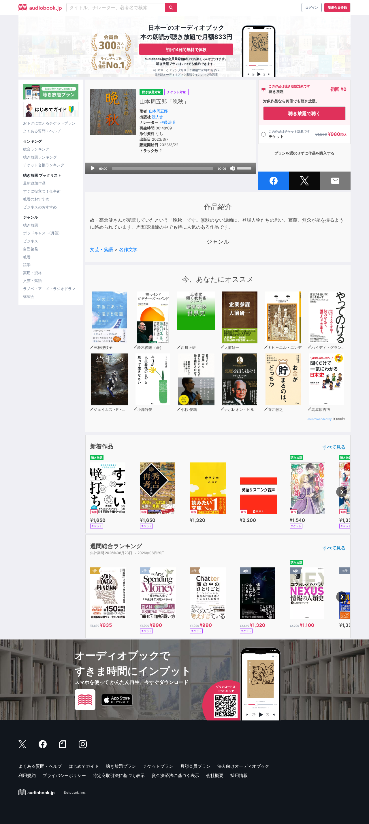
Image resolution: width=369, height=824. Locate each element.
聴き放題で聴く (304, 113)
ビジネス (30, 241)
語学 (27, 264)
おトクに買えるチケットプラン (49, 123)
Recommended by (319, 419)
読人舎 (157, 116)
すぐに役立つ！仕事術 (42, 191)
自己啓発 (30, 249)
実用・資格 (32, 272)
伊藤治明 (167, 122)
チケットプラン (158, 766)
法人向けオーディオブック (243, 766)
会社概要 (214, 775)
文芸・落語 (32, 280)
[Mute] (232, 168)
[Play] (93, 168)
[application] (170, 168)
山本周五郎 (158, 111)
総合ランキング (36, 149)
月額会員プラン (195, 766)
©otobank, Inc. (74, 793)
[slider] (245, 168)
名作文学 (128, 249)
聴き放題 (30, 225)
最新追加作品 (34, 183)
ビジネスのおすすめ (40, 207)
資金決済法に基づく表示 (175, 775)
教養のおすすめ (36, 199)
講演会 (28, 296)
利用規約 (27, 775)
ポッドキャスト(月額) (41, 233)
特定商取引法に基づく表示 (119, 775)
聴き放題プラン (121, 766)
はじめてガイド (84, 766)
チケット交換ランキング (43, 165)
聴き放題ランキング (40, 157)
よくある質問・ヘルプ (42, 131)
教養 (27, 257)
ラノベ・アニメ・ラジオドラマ (49, 288)
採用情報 (239, 775)
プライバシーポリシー (64, 775)
